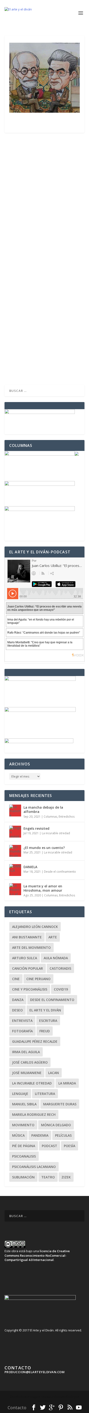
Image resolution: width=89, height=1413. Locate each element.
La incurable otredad (56, 833)
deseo (17, 1010)
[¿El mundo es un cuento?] (15, 851)
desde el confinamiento (52, 999)
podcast (49, 1146)
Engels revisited (36, 828)
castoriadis (60, 968)
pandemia (39, 1135)
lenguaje (20, 1093)
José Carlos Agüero (30, 1062)
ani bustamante (27, 937)
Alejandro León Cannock (35, 926)
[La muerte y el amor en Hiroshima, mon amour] (15, 889)
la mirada (67, 1083)
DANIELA (30, 867)
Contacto (17, 1407)
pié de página (23, 1146)
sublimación (23, 1177)
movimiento (23, 1125)
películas (63, 1135)
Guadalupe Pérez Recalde (34, 1041)
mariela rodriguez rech (34, 1114)
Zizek (66, 1177)
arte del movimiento (31, 947)
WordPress (44, 1401)
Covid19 (61, 989)
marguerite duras (59, 1104)
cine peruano (38, 979)
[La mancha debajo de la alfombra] (15, 810)
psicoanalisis (24, 1156)
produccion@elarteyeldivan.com (35, 1372)
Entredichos (67, 817)
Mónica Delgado (56, 1125)
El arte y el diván (45, 1010)
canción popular (27, 968)
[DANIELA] (15, 870)
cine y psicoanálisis (29, 989)
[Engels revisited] (15, 832)
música (18, 1135)
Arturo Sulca (24, 958)
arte (52, 937)
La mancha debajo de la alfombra (43, 809)
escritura (48, 1020)
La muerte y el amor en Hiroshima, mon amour (42, 888)
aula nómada (56, 958)
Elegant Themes (41, 1397)
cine (16, 979)
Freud (44, 1031)
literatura (45, 1093)
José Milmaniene (27, 1072)
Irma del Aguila (26, 1052)
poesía (69, 1146)
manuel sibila (24, 1104)
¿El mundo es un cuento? (44, 847)
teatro (48, 1177)
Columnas (50, 817)
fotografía (22, 1031)
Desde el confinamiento (60, 872)
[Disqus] (45, 201)
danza (17, 999)
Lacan (53, 1072)
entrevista (22, 1020)
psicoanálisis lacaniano (34, 1166)
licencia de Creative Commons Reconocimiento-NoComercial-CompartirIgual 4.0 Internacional (37, 1255)
